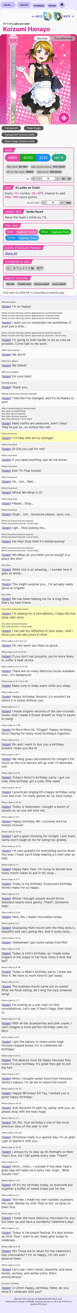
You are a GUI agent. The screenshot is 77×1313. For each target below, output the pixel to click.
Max (69, 202)
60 (63, 178)
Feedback (39, 5)
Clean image (34, 128)
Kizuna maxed (42, 284)
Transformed (24, 284)
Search (24, 4)
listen (6, 306)
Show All (11, 253)
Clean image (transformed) (19, 141)
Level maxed (59, 284)
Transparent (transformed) (19, 134)
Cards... (8, 4)
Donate (52, 5)
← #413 (37, 16)
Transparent (11, 128)
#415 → (68, 16)
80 (69, 178)
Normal (10, 284)
